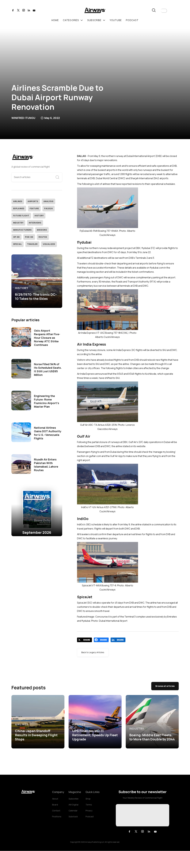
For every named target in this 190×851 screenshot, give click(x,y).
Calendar (73, 810)
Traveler (32, 244)
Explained (18, 208)
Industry (18, 222)
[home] (95, 10)
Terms (89, 804)
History (39, 215)
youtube (116, 20)
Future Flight (21, 215)
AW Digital (73, 804)
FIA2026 (48, 208)
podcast (132, 20)
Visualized (49, 244)
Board (55, 804)
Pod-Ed (29, 237)
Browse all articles (165, 686)
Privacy (89, 810)
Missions (42, 230)
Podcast (90, 816)
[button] (164, 11)
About (55, 798)
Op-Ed (16, 237)
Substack (73, 816)
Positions (56, 816)
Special (17, 244)
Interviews (35, 222)
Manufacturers (22, 230)
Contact (56, 810)
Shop (88, 798)
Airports (33, 201)
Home (55, 20)
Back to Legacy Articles (92, 652)
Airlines (17, 201)
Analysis (48, 201)
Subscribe (74, 798)
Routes (43, 237)
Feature (34, 208)
